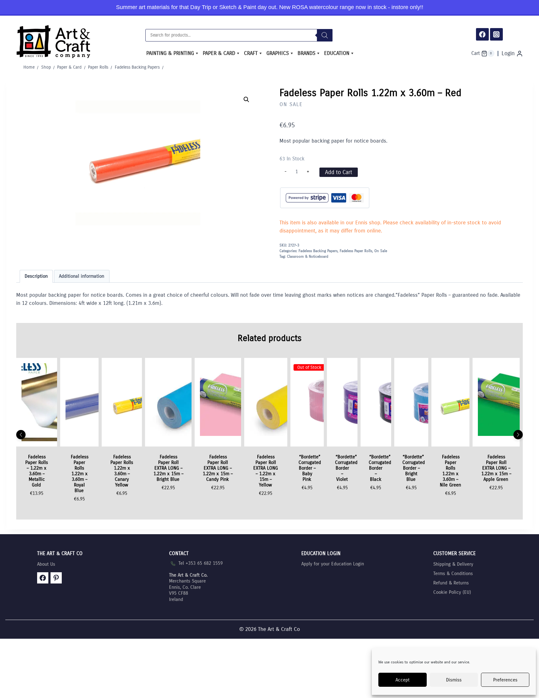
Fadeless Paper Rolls (356, 251)
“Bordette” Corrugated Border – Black (380, 468)
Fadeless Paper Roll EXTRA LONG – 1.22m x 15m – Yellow (265, 471)
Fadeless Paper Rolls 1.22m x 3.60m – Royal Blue (80, 473)
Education (336, 53)
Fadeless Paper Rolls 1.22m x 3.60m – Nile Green (450, 471)
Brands (306, 53)
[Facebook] (482, 34)
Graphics (277, 53)
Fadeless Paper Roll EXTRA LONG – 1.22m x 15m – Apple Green (496, 468)
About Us (46, 564)
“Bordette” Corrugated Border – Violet (346, 468)
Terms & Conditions (453, 573)
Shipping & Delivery (453, 564)
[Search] (325, 35)
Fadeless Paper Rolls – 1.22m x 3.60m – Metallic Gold (36, 471)
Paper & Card (219, 53)
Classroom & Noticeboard (307, 256)
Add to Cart (338, 172)
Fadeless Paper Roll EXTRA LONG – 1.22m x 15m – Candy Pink (218, 468)
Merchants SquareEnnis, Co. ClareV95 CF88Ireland (188, 587)
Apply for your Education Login (332, 564)
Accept (403, 680)
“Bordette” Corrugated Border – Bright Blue (413, 468)
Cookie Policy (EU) (452, 592)
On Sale (291, 104)
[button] (246, 99)
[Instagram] (496, 34)
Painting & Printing (170, 53)
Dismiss (454, 680)
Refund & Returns (451, 583)
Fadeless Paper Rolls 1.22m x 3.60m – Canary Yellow (121, 471)
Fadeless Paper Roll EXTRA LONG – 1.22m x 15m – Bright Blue (168, 468)
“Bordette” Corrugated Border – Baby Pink (310, 468)
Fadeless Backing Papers (318, 251)
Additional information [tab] (81, 276)
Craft (251, 53)
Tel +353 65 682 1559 (200, 563)
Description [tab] (36, 276)
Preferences (505, 680)
